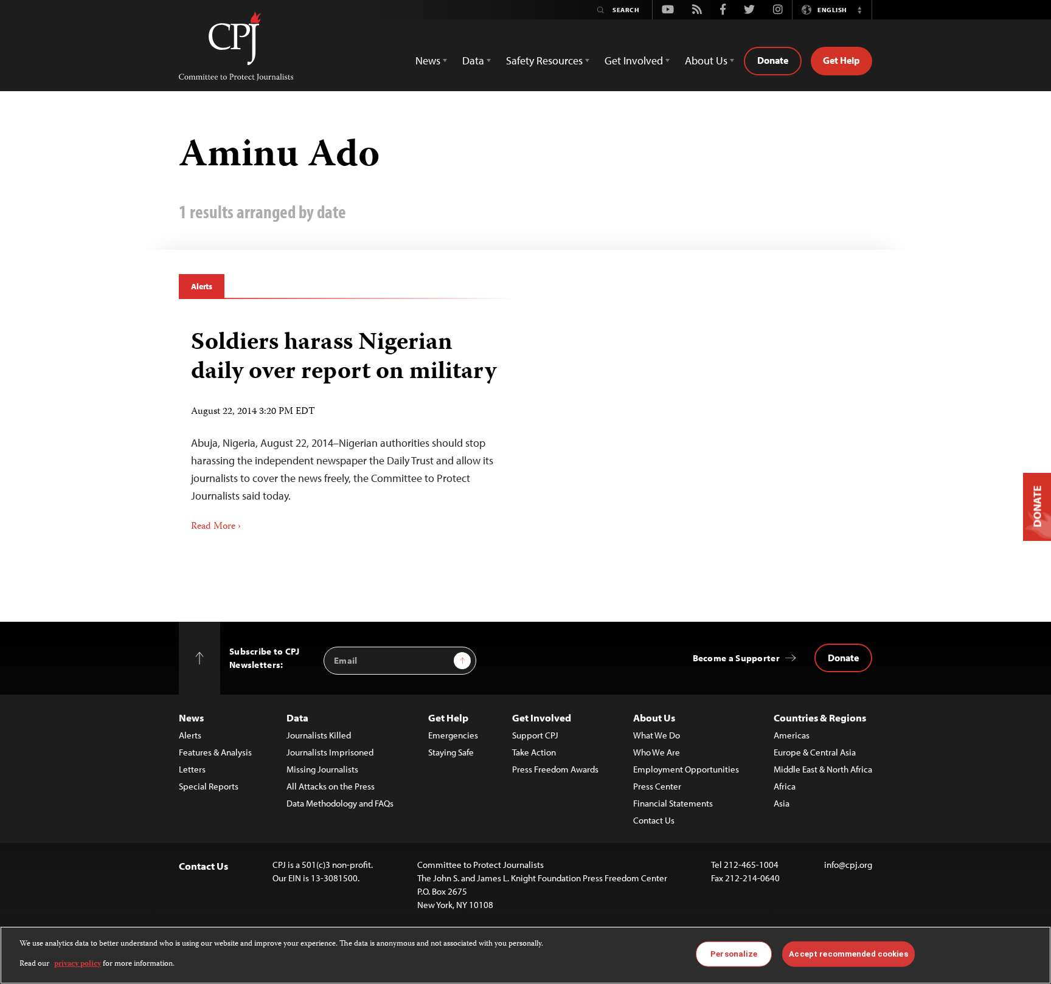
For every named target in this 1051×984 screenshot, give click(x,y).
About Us (654, 717)
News (191, 717)
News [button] (427, 60)
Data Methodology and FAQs (340, 803)
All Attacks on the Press (330, 786)
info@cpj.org (848, 864)
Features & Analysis (215, 752)
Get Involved (541, 717)
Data (297, 717)
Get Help (841, 60)
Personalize (733, 953)
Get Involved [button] (634, 60)
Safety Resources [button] (544, 60)
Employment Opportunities (686, 769)
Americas (792, 735)
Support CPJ (535, 735)
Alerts (201, 286)
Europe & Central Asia (815, 752)
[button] (859, 9)
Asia (781, 803)
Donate (772, 60)
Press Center (657, 786)
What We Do (656, 735)
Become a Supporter (736, 658)
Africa (785, 786)
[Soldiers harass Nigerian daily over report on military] (347, 426)
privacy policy (77, 963)
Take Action (534, 752)
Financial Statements (673, 803)
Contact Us (654, 820)
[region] (525, 955)
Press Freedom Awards (555, 769)
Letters (192, 769)
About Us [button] (706, 60)
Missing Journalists (322, 769)
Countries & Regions (820, 717)
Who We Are (656, 752)
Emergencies (453, 735)
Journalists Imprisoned (329, 752)
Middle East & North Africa (823, 769)
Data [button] (473, 60)
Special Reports (208, 786)
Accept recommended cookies (848, 953)
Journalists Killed (318, 735)
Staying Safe (451, 752)
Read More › (216, 527)
